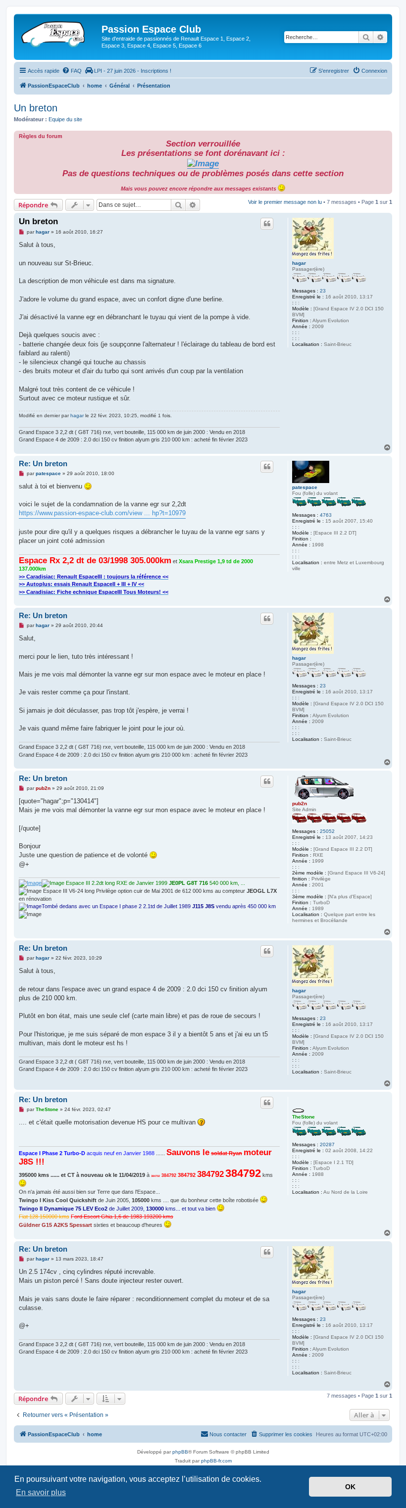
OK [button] (350, 1487)
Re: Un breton (43, 463)
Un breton (35, 107)
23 (323, 290)
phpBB (180, 1452)
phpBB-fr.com (216, 1460)
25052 (327, 831)
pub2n (299, 803)
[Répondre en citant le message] (266, 224)
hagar (299, 263)
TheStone (303, 1116)
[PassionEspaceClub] (59, 32)
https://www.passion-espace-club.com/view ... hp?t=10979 (102, 513)
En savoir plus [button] (41, 1492)
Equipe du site (65, 119)
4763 (326, 515)
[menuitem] (72, 71)
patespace (304, 487)
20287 (327, 1144)
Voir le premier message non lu (285, 202)
